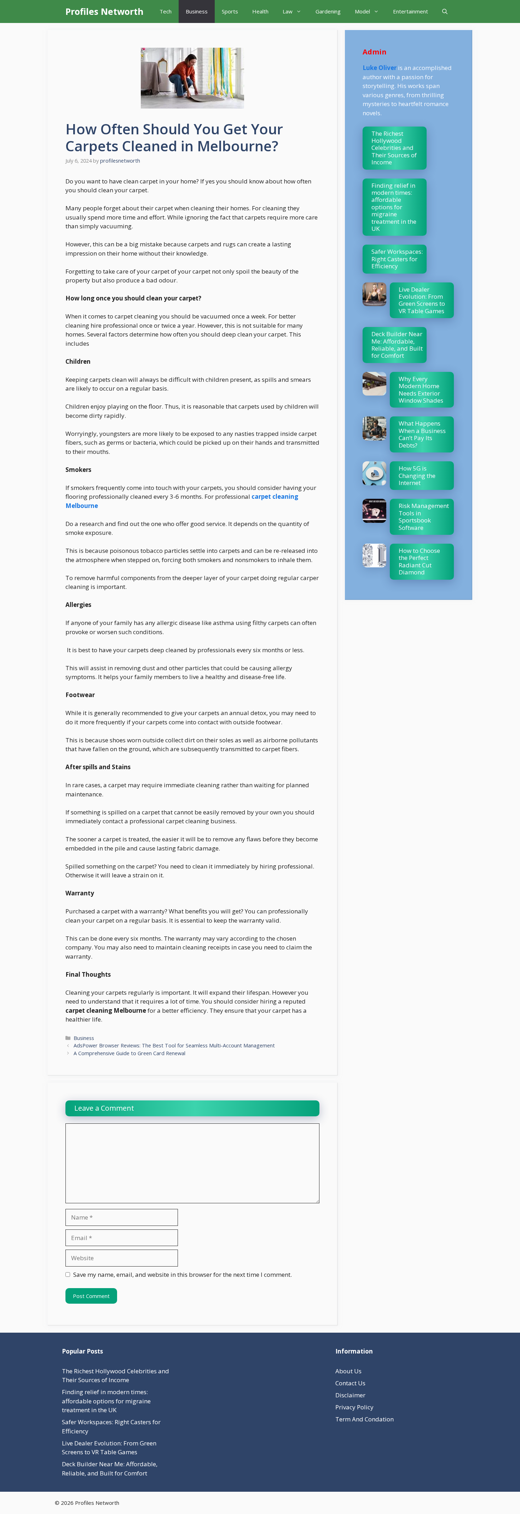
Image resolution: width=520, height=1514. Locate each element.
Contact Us (350, 1383)
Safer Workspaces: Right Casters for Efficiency (397, 258)
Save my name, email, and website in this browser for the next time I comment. (182, 1274)
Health (260, 11)
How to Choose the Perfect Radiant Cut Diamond (419, 561)
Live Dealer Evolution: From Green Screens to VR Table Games (422, 300)
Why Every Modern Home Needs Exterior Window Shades (421, 389)
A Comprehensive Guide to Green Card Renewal (129, 1053)
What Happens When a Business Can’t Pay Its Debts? (422, 434)
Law (288, 11)
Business (197, 11)
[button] (445, 11)
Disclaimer (350, 1395)
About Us (348, 1371)
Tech (166, 11)
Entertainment (410, 11)
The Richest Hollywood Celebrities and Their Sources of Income (394, 147)
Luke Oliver (380, 68)
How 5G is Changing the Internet (417, 475)
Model (362, 11)
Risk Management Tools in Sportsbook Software (424, 516)
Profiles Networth (104, 11)
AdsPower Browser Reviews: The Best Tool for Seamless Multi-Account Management (174, 1045)
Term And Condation (364, 1419)
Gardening (328, 11)
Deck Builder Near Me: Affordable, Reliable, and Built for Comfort (397, 344)
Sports (230, 11)
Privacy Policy (354, 1407)
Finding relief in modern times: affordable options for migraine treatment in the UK (393, 207)
